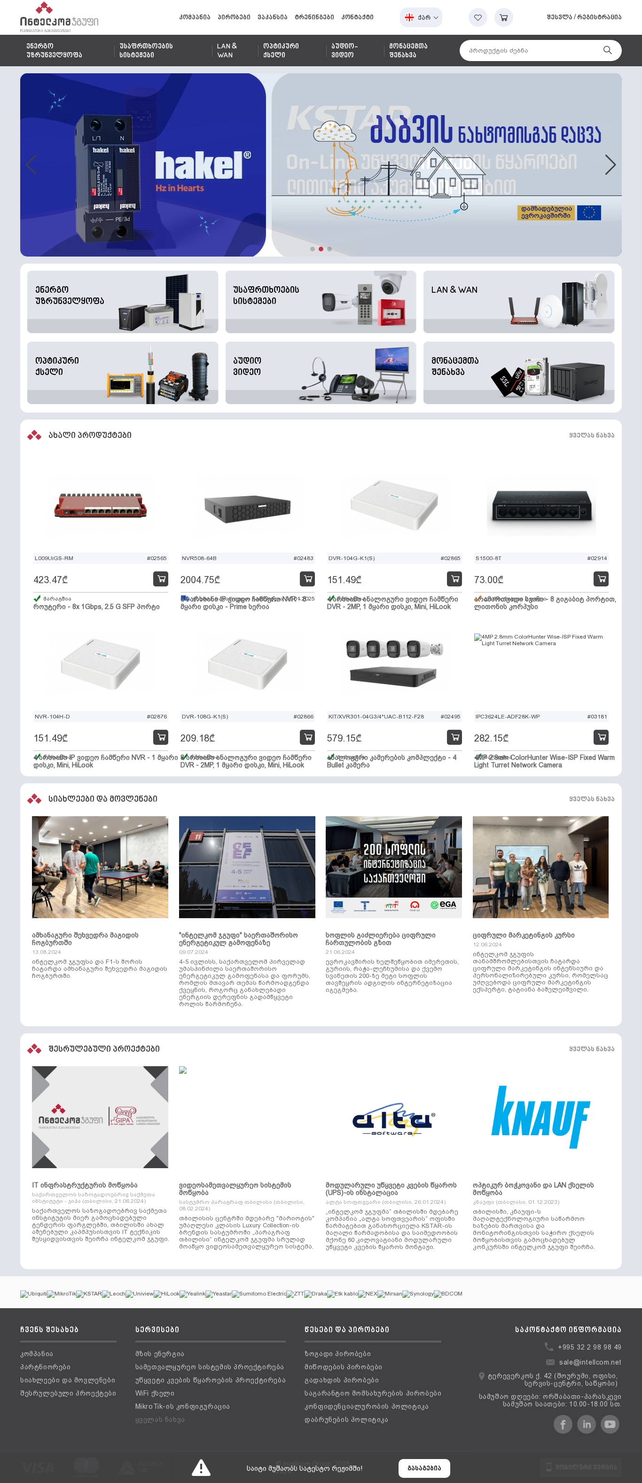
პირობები (234, 18)
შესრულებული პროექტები (68, 1393)
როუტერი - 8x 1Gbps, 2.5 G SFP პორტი (96, 606)
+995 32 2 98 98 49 (590, 1347)
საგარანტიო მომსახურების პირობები (373, 1393)
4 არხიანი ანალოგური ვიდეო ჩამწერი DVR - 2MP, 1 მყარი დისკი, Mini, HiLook (392, 602)
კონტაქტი (357, 18)
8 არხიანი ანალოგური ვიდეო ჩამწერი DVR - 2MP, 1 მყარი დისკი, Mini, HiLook (246, 761)
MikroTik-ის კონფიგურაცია (182, 1406)
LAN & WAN (227, 51)
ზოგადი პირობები (338, 1354)
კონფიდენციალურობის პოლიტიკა (367, 1406)
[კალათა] (503, 17)
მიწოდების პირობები (344, 1367)
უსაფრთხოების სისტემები (146, 51)
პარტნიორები (45, 1367)
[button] (312, 249)
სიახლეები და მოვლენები (67, 1380)
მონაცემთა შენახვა (408, 51)
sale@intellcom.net (590, 1362)
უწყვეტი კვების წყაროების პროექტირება (210, 1380)
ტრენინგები (314, 18)
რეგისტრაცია (599, 18)
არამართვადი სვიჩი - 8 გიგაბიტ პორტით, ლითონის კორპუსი (545, 602)
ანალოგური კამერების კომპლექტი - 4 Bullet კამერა (391, 761)
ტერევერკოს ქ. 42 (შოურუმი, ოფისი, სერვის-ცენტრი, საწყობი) (553, 1379)
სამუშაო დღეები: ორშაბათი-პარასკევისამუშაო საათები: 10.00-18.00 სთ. (550, 1400)
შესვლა (559, 18)
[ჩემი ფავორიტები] (478, 17)
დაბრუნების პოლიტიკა (346, 1419)
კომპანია (195, 18)
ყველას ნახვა (592, 436)
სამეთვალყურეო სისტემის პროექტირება (209, 1367)
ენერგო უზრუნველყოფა (54, 51)
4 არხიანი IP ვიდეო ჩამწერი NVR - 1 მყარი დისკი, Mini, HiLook (105, 761)
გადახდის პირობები (342, 1380)
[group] (321, 165)
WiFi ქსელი (155, 1393)
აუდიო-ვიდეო (344, 51)
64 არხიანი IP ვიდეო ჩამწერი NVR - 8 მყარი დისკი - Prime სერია (243, 602)
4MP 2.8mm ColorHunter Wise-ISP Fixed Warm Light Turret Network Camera (544, 761)
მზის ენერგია (160, 1354)
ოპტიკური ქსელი (281, 51)
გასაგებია (424, 1469)
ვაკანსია (273, 18)
